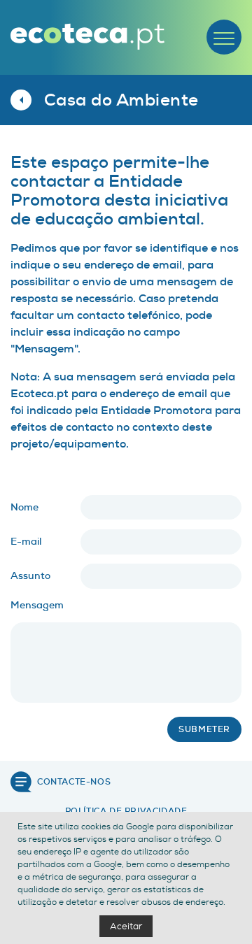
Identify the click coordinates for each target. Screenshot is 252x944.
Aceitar (126, 926)
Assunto (30, 575)
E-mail (26, 541)
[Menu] (223, 37)
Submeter (204, 729)
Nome (24, 507)
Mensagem (37, 605)
